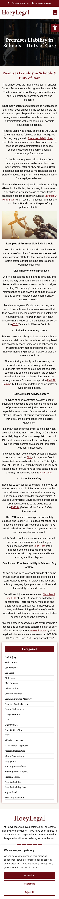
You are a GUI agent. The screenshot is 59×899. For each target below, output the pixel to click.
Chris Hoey (39, 545)
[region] (29, 872)
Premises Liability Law (40, 138)
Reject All (29, 892)
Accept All (29, 875)
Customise (29, 883)
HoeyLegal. (46, 472)
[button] (55, 28)
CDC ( (15, 324)
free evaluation (37, 630)
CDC (29, 457)
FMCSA (15, 507)
